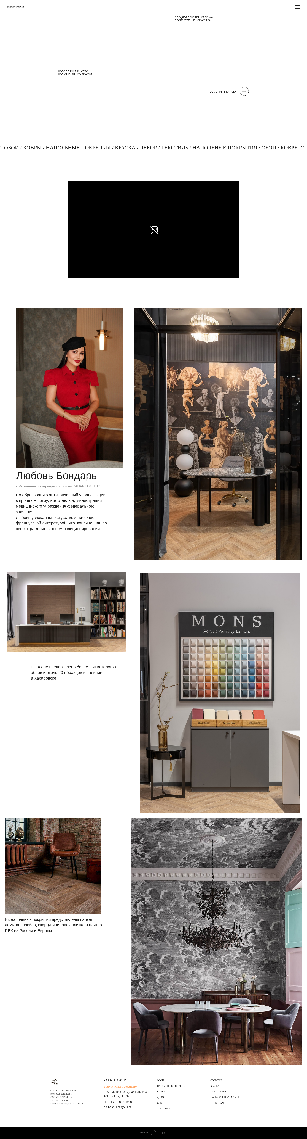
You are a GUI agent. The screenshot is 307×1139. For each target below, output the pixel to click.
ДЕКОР (161, 1097)
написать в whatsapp (225, 1097)
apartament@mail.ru (121, 1086)
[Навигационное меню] (297, 7)
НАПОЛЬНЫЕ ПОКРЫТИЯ (172, 1086)
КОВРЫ (161, 1091)
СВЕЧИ (161, 1103)
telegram (217, 1103)
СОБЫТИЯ (216, 1080)
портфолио (218, 1091)
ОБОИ (160, 1080)
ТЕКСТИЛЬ (163, 1108)
